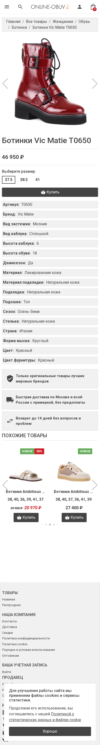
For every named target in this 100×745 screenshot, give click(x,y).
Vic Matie (26, 214)
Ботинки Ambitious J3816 (26, 491)
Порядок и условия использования (28, 650)
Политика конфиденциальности (26, 638)
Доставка (9, 627)
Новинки (8, 599)
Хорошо (50, 731)
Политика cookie (14, 644)
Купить (53, 192)
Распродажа (11, 605)
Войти (6, 672)
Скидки (7, 633)
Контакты (9, 621)
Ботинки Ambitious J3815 (74, 491)
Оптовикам (10, 655)
